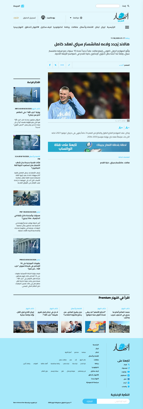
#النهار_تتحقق (32, 27)
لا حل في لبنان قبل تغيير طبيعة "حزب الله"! (48, 313)
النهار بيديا (18, 27)
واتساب (124, 387)
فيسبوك (124, 368)
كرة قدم (83, 363)
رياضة (67, 27)
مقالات (74, 27)
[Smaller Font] (127, 128)
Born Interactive (18, 402)
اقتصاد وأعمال (86, 27)
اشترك (16, 17)
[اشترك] (89, 147)
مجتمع (76, 352)
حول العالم (44, 371)
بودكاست (51, 17)
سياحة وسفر (54, 371)
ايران (103, 27)
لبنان (97, 27)
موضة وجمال (71, 371)
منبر (71, 359)
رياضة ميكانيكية (55, 363)
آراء (76, 359)
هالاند (127, 162)
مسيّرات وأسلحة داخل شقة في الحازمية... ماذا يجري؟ (27, 217)
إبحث (124, 5)
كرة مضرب (66, 363)
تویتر (125, 365)
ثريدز (124, 383)
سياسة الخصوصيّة (92, 382)
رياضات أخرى (26, 363)
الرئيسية (111, 27)
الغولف (35, 363)
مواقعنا (76, 17)
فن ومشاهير (82, 371)
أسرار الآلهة (68, 352)
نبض (125, 379)
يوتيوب (124, 372)
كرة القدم (104, 162)
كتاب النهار (36, 108)
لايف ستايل (46, 27)
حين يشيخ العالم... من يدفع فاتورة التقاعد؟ (73, 313)
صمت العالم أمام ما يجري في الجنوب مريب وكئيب (120, 314)
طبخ (62, 371)
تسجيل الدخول (29, 17)
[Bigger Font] (121, 128)
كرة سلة (74, 363)
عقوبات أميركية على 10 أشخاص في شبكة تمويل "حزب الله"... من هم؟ (27, 266)
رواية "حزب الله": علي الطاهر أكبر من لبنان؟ (28, 113)
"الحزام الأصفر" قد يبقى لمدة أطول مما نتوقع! (95, 313)
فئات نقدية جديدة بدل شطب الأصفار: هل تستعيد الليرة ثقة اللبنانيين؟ (27, 165)
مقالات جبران (63, 359)
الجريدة (16, 6)
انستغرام (123, 375)
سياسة (84, 352)
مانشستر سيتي (116, 162)
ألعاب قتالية (44, 363)
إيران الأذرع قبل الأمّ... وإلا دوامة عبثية (25, 313)
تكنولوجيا (58, 27)
